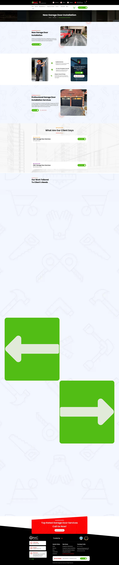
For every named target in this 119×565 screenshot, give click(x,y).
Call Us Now (35, 542)
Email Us (35, 547)
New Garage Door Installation (68, 553)
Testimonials (63, 6)
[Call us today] (75, 2)
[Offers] (61, 2)
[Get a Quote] (86, 7)
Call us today (79, 1)
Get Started (78, 72)
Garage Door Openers (50, 6)
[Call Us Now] (31, 543)
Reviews (71, 2)
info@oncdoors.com (37, 548)
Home (33, 6)
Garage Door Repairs (67, 551)
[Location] (53, 2)
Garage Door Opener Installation (69, 548)
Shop (33, 8)
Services (57, 6)
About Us (36, 6)
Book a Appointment (35, 44)
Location (56, 2)
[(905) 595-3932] (75, 76)
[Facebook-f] (73, 7)
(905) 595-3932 (80, 2)
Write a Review (80, 165)
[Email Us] (31, 548)
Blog (53, 550)
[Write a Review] (84, 139)
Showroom (35, 552)
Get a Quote (81, 7)
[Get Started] (81, 72)
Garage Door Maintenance (68, 546)
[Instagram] (31, 559)
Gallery (67, 6)
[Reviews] (68, 2)
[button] (32, 349)
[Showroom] (31, 553)
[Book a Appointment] (40, 44)
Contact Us (55, 553)
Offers (64, 2)
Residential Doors (42, 6)
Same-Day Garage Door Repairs (69, 550)
